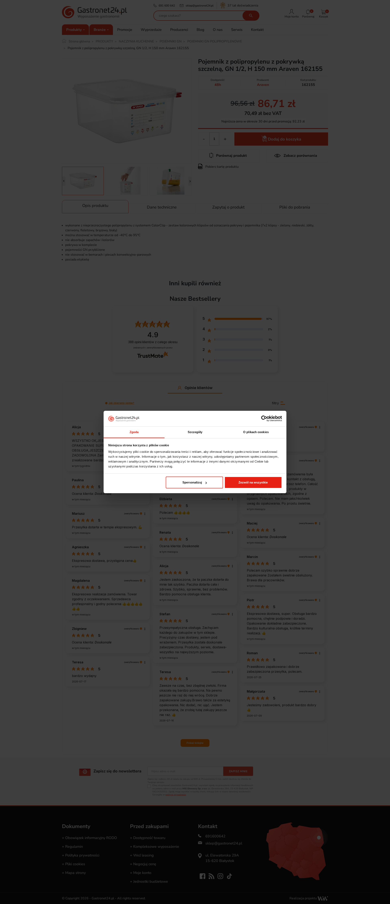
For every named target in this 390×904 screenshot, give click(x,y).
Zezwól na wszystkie (253, 482)
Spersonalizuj (192, 482)
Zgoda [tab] (134, 432)
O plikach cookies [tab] (256, 432)
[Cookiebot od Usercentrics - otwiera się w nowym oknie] (264, 419)
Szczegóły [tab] (195, 432)
